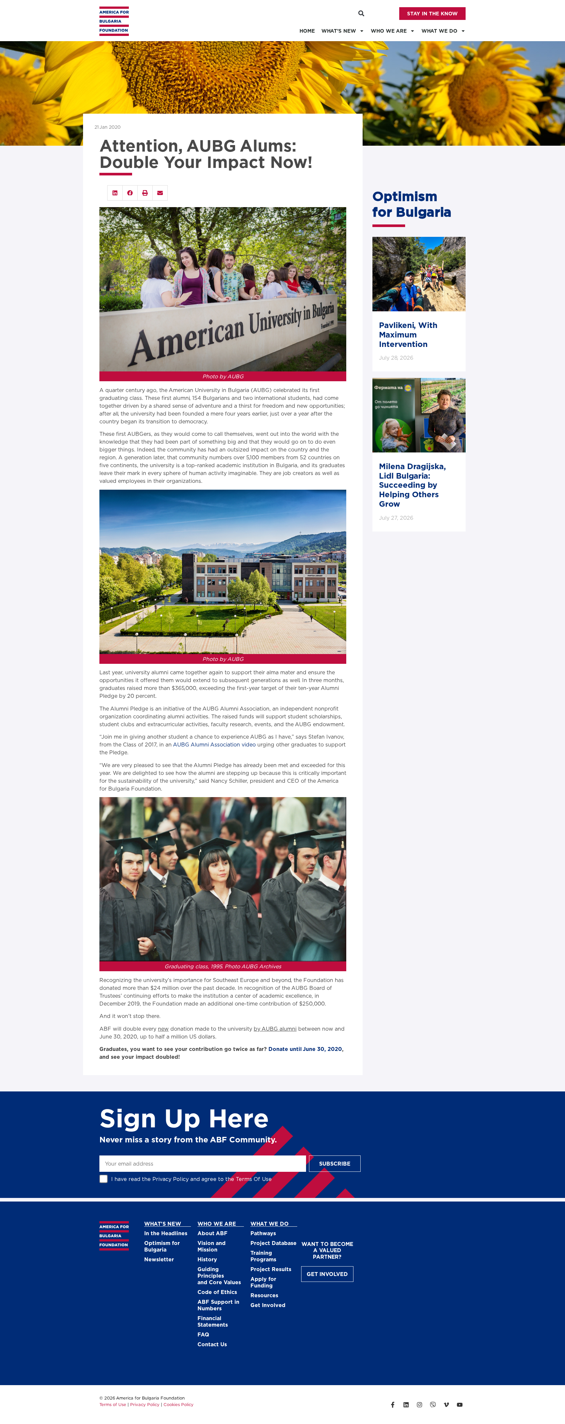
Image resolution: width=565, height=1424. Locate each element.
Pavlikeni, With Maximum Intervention (408, 334)
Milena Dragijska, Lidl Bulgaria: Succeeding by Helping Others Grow (412, 484)
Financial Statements (212, 1321)
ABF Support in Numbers (218, 1305)
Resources (264, 1295)
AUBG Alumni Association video (214, 744)
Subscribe (335, 1163)
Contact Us (212, 1344)
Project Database (273, 1243)
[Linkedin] (406, 1405)
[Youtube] (460, 1405)
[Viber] (433, 1405)
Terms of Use (112, 1404)
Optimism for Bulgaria (162, 1246)
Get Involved (267, 1305)
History (207, 1259)
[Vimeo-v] (446, 1405)
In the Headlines (165, 1233)
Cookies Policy (178, 1404)
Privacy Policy (170, 1179)
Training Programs (263, 1256)
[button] (361, 13)
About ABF (212, 1233)
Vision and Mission (211, 1246)
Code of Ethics (217, 1292)
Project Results (270, 1269)
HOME (307, 31)
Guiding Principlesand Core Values (219, 1275)
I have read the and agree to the (191, 1179)
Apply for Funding (263, 1282)
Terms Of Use (254, 1179)
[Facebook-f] (393, 1405)
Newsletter (159, 1259)
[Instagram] (419, 1405)
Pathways (263, 1233)
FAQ (203, 1334)
